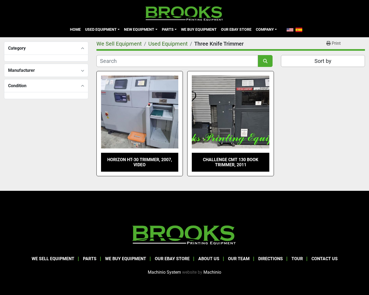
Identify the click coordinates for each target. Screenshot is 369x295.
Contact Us (324, 258)
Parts (168, 29)
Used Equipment (101, 29)
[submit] (265, 61)
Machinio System (164, 272)
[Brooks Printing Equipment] (184, 234)
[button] (102, 29)
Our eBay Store (236, 29)
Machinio (212, 272)
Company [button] (265, 29)
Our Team (239, 258)
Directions (270, 258)
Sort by (322, 61)
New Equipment (139, 29)
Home (75, 29)
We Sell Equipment (53, 258)
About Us (208, 258)
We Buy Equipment (199, 29)
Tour (297, 258)
